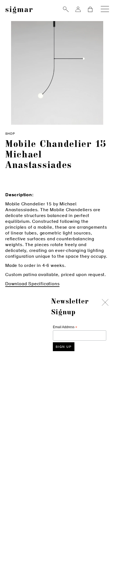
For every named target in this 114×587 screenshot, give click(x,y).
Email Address (65, 327)
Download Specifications (32, 284)
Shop (10, 134)
